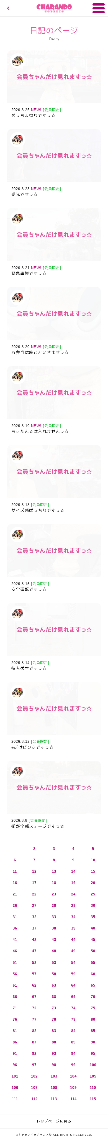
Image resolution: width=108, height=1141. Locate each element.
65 (93, 985)
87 (34, 1042)
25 (93, 894)
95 (93, 1053)
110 (93, 1088)
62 (34, 985)
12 (34, 871)
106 (15, 1088)
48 (54, 951)
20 (93, 883)
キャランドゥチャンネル (54, 8)
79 (73, 1019)
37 (34, 928)
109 (73, 1088)
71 (15, 1008)
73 (54, 1008)
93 (54, 1053)
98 (54, 1065)
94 (73, 1053)
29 (73, 905)
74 (73, 1008)
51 (15, 963)
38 (54, 928)
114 (73, 1099)
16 (15, 883)
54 (73, 963)
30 (93, 905)
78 (54, 1019)
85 (93, 1031)
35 (93, 917)
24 (73, 894)
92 (34, 1053)
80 (93, 1019)
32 (34, 917)
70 (93, 997)
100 (93, 1065)
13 (54, 871)
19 (73, 883)
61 (15, 985)
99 (73, 1065)
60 (93, 974)
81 (15, 1031)
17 (34, 883)
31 (15, 917)
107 (34, 1088)
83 (54, 1031)
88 (54, 1042)
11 (15, 871)
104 (73, 1076)
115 (93, 1099)
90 (93, 1042)
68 (54, 997)
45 (93, 940)
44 (73, 940)
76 (15, 1019)
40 (93, 928)
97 (34, 1065)
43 (54, 940)
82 (34, 1031)
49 (73, 951)
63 (54, 985)
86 (15, 1042)
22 (34, 894)
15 (93, 871)
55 (93, 963)
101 (15, 1076)
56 (15, 974)
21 (15, 894)
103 (54, 1076)
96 (15, 1065)
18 (54, 883)
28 (54, 905)
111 (15, 1099)
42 (34, 940)
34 (73, 917)
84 (73, 1031)
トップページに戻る (54, 1121)
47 (34, 951)
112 (34, 1099)
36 (15, 928)
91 (15, 1053)
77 (34, 1019)
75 (93, 1008)
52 (34, 963)
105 (93, 1076)
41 (15, 940)
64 (73, 985)
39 (73, 928)
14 (73, 871)
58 (54, 974)
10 (93, 860)
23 (54, 894)
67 (34, 997)
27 (34, 905)
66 (15, 997)
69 (73, 997)
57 (34, 974)
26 (15, 905)
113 (54, 1099)
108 (54, 1088)
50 (93, 951)
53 (54, 963)
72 (34, 1008)
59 (73, 974)
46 (15, 951)
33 (54, 917)
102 (34, 1076)
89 (73, 1042)
